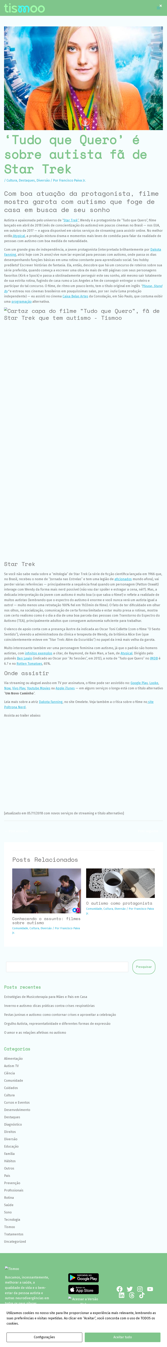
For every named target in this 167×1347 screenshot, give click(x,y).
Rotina (9, 1198)
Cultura (12, 180)
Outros (9, 1168)
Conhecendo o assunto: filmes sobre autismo (46, 921)
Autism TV (11, 1066)
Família (9, 1154)
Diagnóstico (13, 1124)
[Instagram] (140, 1289)
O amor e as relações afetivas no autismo (35, 1033)
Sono (8, 1212)
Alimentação (13, 1059)
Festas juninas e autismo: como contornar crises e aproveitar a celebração (60, 1015)
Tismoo (9, 1227)
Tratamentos (13, 1234)
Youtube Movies (38, 688)
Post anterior (16, 831)
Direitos (10, 1132)
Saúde (8, 1205)
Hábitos (10, 1161)
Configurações (44, 1337)
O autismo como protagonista (119, 903)
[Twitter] (130, 1289)
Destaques (27, 180)
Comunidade (20, 928)
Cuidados (11, 1088)
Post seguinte (150, 831)
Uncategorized (15, 1242)
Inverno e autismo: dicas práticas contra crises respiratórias (49, 1006)
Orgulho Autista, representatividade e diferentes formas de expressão (57, 1024)
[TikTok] (142, 1295)
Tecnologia (12, 1220)
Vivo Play (18, 688)
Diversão (43, 180)
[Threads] (132, 1295)
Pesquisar (144, 967)
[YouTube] (150, 1289)
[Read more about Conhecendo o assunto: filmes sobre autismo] (46, 891)
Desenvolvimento (17, 1110)
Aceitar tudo (122, 1337)
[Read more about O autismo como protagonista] (120, 883)
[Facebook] (119, 1289)
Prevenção (12, 1183)
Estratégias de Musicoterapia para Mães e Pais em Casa (45, 997)
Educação (11, 1146)
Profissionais (13, 1190)
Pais (7, 1176)
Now (7, 688)
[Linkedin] (122, 1295)
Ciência (9, 1073)
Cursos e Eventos (17, 1102)
